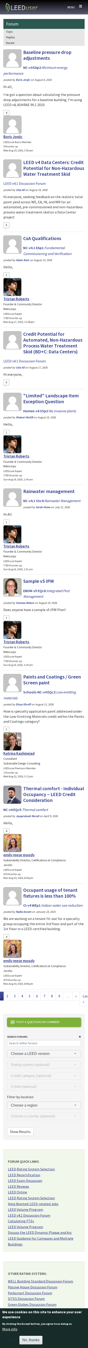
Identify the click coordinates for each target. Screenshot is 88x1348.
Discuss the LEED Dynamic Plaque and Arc (40, 1232)
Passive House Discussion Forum (32, 1287)
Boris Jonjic (12, 136)
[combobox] (44, 1054)
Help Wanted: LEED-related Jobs (33, 1204)
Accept (10, 1340)
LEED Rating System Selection (31, 1169)
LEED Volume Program (25, 1209)
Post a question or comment (38, 1022)
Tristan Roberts (16, 298)
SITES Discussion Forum (26, 1298)
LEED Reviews (18, 1186)
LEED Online (17, 1192)
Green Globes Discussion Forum (32, 1304)
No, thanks (30, 1340)
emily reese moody (19, 854)
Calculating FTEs (21, 1221)
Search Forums (17, 1036)
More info (9, 1329)
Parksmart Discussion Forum (30, 1293)
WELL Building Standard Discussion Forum (40, 1281)
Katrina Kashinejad (19, 753)
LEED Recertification (24, 1175)
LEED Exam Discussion (25, 1180)
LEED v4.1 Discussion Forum (29, 1215)
